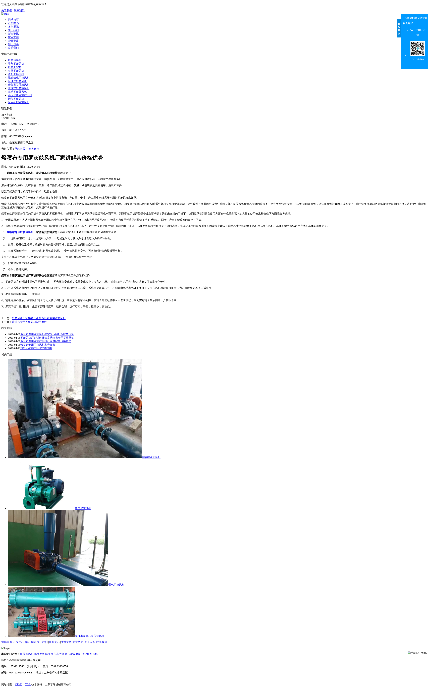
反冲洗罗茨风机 (17, 81)
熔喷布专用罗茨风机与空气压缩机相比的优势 (47, 334)
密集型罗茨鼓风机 (18, 84)
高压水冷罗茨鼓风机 (20, 95)
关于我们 (6, 10)
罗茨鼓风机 (14, 60)
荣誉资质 (13, 40)
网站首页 (13, 19)
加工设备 (13, 44)
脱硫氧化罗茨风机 (18, 77)
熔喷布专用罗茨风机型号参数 (29, 321)
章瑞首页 (6, 642)
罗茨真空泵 (14, 67)
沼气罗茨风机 (16, 98)
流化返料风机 (16, 74)
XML (28, 684)
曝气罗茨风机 (16, 63)
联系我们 (19, 10)
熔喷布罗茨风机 (151, 457)
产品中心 (13, 23)
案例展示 (13, 26)
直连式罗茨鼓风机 (18, 88)
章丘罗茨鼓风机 (17, 91)
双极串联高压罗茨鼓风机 (89, 635)
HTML (18, 684)
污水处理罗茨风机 (18, 102)
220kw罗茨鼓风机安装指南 (36, 348)
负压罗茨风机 (16, 70)
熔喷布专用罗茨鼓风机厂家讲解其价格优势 (45, 341)
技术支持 (13, 37)
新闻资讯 (13, 33)
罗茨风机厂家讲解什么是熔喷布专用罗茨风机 (39, 318)
